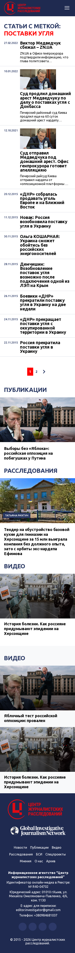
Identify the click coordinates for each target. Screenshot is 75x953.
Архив (50, 861)
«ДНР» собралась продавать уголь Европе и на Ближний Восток (42, 200)
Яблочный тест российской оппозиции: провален (30, 718)
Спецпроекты (55, 854)
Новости (20, 847)
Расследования (30, 470)
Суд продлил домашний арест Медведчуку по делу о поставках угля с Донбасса (45, 100)
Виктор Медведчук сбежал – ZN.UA (40, 45)
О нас (39, 861)
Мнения (25, 861)
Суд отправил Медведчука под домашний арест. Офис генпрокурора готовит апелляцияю (44, 161)
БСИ (39, 854)
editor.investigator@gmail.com (38, 910)
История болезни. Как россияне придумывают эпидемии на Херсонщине (35, 628)
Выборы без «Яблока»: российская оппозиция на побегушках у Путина (28, 453)
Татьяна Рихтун (16, 515)
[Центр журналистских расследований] (23, 8)
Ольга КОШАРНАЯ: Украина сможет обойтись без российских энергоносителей (40, 245)
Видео (14, 566)
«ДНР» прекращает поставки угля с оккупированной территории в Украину (43, 325)
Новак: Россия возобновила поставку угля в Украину (43, 221)
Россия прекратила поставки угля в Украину (40, 347)
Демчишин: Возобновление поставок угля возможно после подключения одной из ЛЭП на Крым (44, 275)
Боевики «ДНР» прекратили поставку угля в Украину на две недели (43, 302)
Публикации (25, 389)
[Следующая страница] (44, 372)
